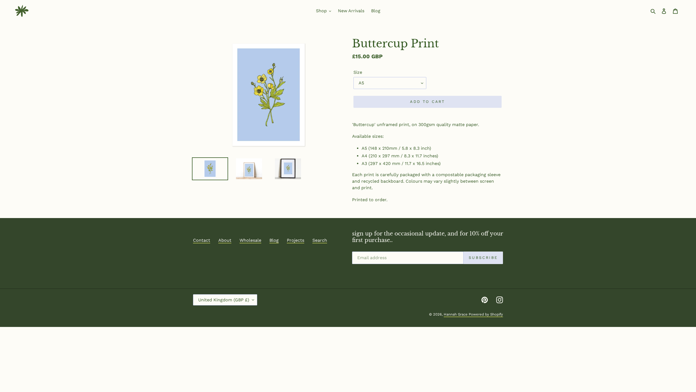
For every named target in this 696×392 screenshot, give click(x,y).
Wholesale (250, 240)
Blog (274, 240)
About (224, 240)
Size (357, 72)
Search (319, 240)
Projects (295, 240)
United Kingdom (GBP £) (223, 299)
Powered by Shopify (486, 314)
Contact (201, 240)
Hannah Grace (456, 314)
